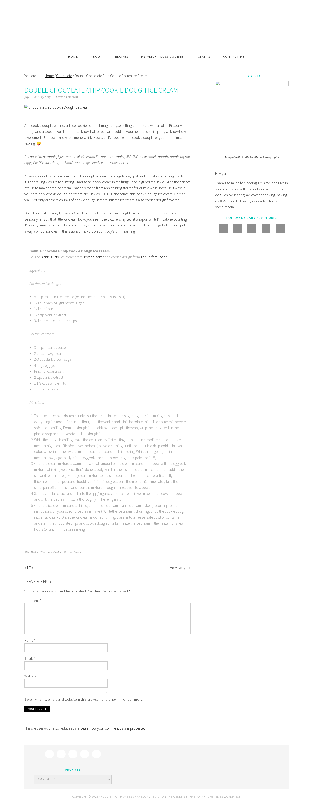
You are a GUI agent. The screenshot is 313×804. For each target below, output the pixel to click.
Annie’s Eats (50, 257)
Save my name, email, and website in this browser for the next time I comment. (83, 699)
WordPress (232, 796)
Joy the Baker (93, 257)
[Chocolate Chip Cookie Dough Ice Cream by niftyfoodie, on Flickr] (56, 107)
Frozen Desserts (74, 552)
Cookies (58, 552)
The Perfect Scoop (154, 257)
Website (30, 676)
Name (29, 640)
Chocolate (46, 552)
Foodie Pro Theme (114, 796)
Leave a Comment (67, 97)
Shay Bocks (141, 796)
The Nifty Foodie (156, 25)
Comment (32, 600)
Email (29, 658)
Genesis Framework (188, 796)
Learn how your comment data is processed (112, 728)
